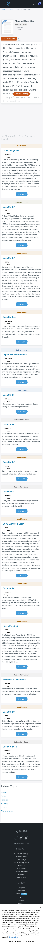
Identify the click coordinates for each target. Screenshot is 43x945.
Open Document (9, 39)
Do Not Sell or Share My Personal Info (21, 941)
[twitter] (21, 839)
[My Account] (40, 4)
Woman (3, 793)
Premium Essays (21, 857)
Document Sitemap (21, 854)
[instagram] (26, 839)
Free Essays (21, 860)
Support (21, 903)
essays (10, 9)
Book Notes (21, 869)
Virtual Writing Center (21, 863)
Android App (21, 877)
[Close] (40, 907)
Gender (3, 796)
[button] (2, 3)
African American (7, 811)
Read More (22, 194)
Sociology (4, 804)
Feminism (4, 800)
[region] (21, 924)
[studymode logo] (15, 3)
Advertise (21, 891)
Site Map (21, 900)
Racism (3, 807)
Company (21, 888)
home (3, 9)
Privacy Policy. (13, 937)
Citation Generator (21, 871)
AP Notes (21, 866)
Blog (21, 897)
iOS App (21, 874)
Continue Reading (21, 94)
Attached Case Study (25, 21)
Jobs (18, 894)
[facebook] (16, 839)
